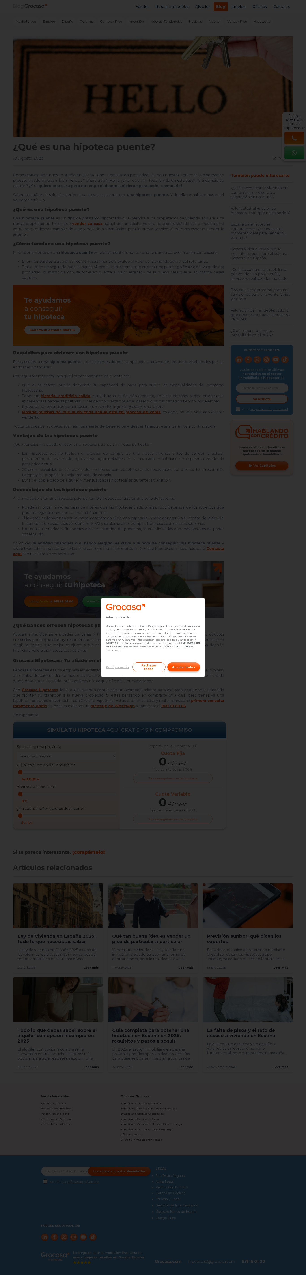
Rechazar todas (148, 667)
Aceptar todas (183, 667)
